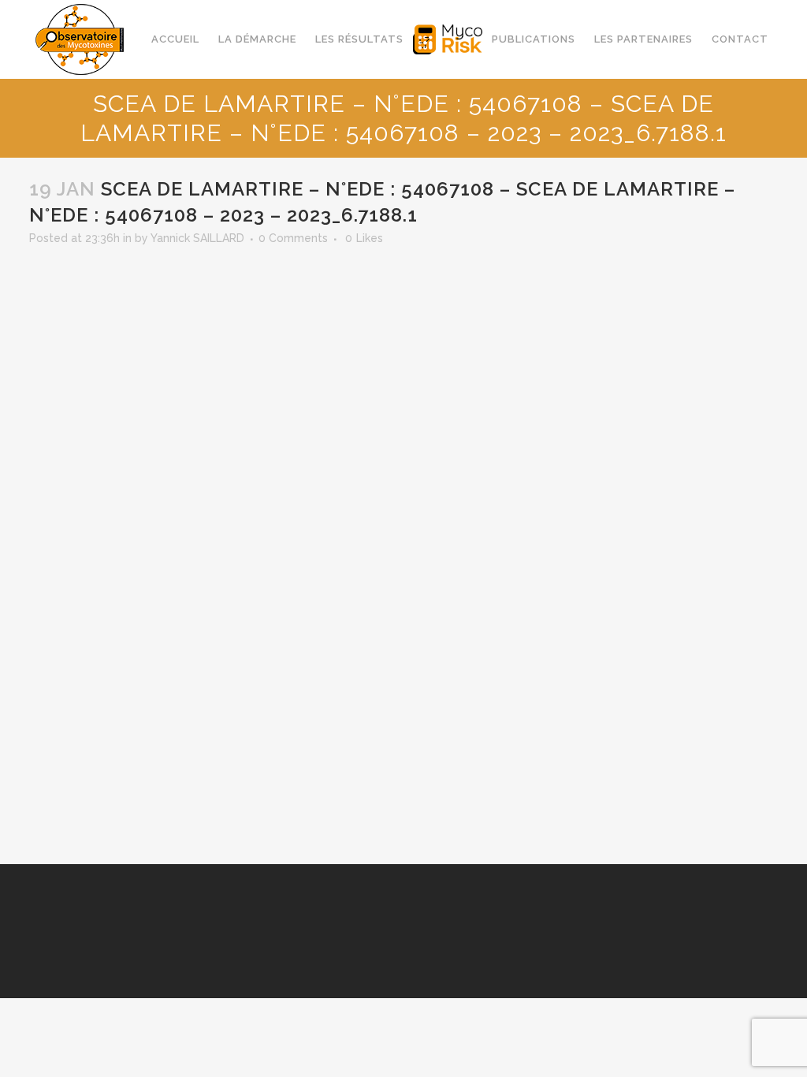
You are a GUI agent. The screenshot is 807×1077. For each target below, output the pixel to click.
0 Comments (293, 238)
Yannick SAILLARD (197, 238)
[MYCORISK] (447, 39)
